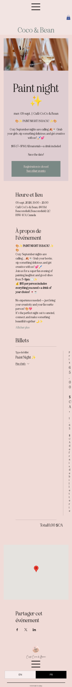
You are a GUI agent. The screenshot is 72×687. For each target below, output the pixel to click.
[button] (68, 17)
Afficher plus (23, 327)
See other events (36, 171)
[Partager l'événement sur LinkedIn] (34, 629)
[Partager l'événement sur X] (25, 629)
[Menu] (36, 6)
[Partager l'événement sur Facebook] (17, 629)
